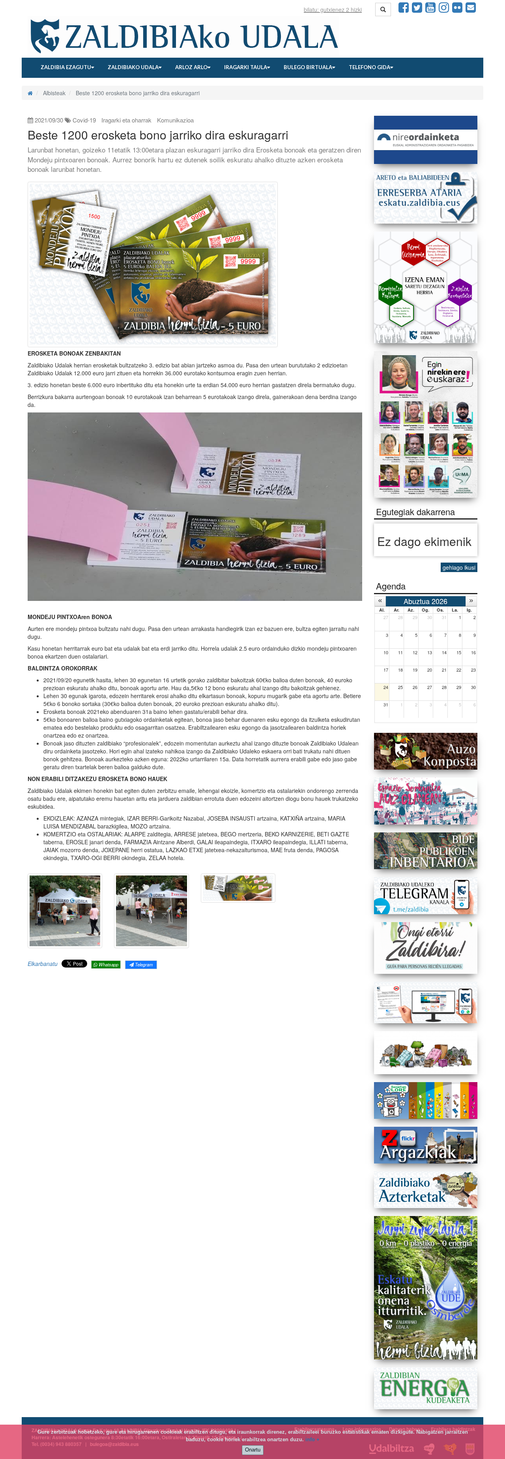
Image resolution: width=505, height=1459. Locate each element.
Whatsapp (107, 964)
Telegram (143, 964)
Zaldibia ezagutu (66, 67)
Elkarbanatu (43, 964)
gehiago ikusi (459, 567)
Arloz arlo (191, 67)
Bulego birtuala (308, 67)
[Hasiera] (30, 93)
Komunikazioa (175, 120)
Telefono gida (369, 67)
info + (312, 1439)
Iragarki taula (245, 67)
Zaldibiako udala (133, 67)
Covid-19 (84, 120)
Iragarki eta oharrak (126, 120)
